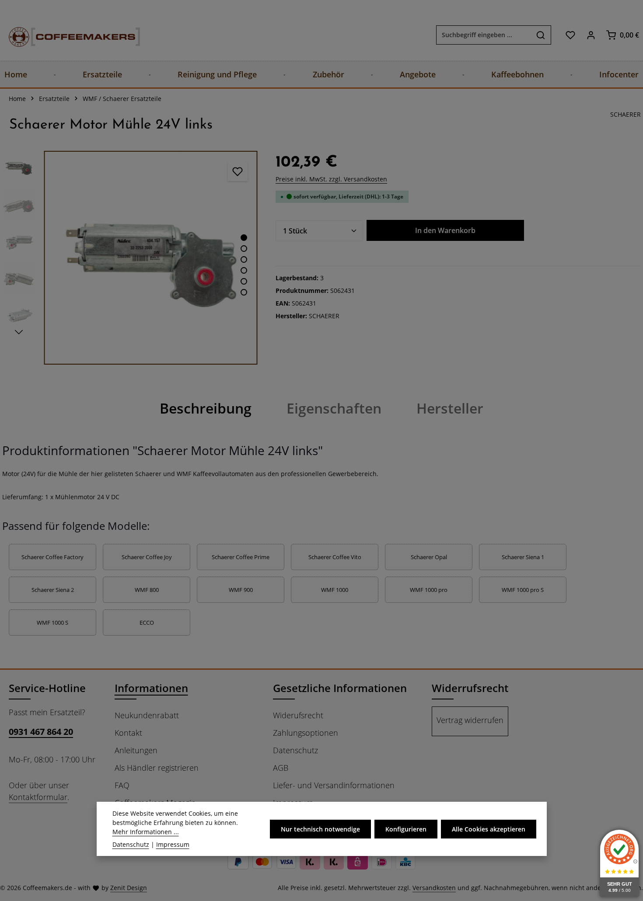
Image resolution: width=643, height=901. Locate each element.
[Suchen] (541, 35)
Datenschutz (295, 750)
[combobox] (483, 35)
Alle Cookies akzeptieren (488, 828)
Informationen (151, 688)
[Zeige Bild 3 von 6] (244, 259)
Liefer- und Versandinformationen (334, 785)
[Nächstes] (19, 332)
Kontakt (128, 732)
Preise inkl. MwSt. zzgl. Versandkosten (331, 179)
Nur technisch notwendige (320, 828)
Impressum (172, 844)
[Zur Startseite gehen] (65, 35)
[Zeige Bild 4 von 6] (244, 270)
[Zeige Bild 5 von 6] (244, 281)
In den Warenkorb (445, 230)
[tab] (206, 408)
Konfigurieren (405, 828)
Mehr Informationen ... (145, 832)
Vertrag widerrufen (470, 720)
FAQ (122, 785)
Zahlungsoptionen (305, 732)
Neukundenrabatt (147, 715)
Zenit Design (128, 888)
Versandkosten (434, 888)
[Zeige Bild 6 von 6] (244, 292)
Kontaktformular (38, 797)
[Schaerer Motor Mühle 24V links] (151, 258)
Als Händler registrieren (157, 767)
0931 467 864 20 (41, 731)
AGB (280, 767)
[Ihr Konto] (590, 34)
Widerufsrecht (298, 715)
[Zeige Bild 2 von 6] (244, 248)
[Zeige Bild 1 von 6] (244, 237)
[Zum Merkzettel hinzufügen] (238, 171)
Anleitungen (136, 750)
